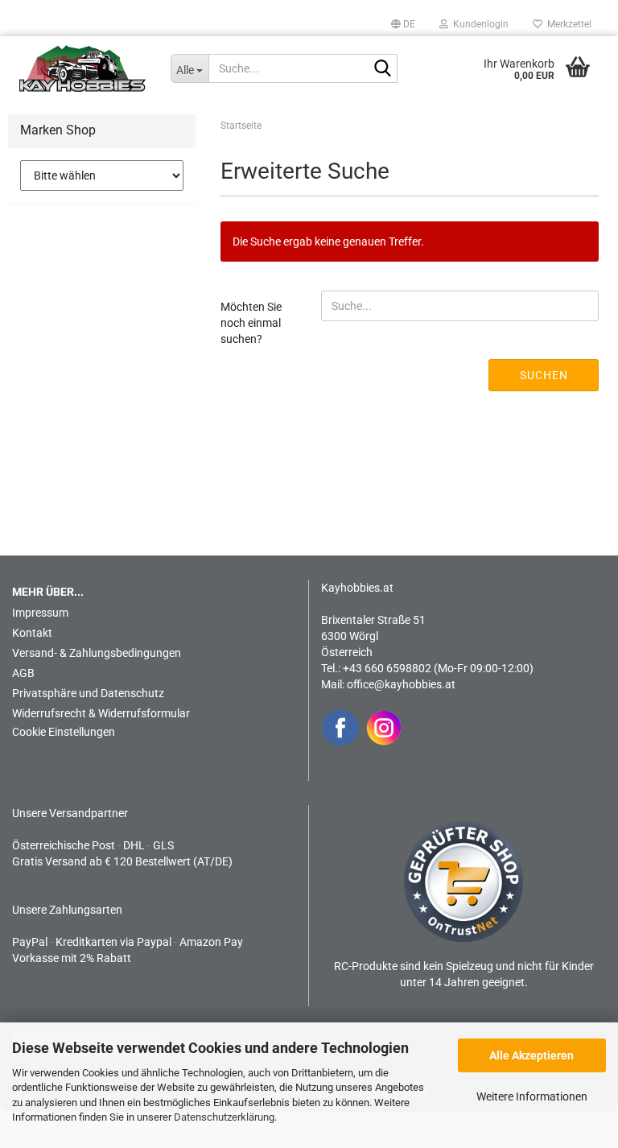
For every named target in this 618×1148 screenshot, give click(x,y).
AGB (23, 673)
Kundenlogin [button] (478, 24)
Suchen (544, 375)
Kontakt (32, 632)
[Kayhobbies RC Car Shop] (82, 68)
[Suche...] (382, 69)
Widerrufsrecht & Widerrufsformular (101, 713)
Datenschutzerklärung (224, 1117)
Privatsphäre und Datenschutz (88, 693)
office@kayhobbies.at (401, 684)
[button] (403, 24)
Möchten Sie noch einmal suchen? (251, 322)
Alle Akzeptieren (531, 1055)
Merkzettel (566, 24)
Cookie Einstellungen (63, 731)
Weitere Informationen (531, 1096)
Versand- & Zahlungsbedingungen (96, 652)
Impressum (40, 612)
